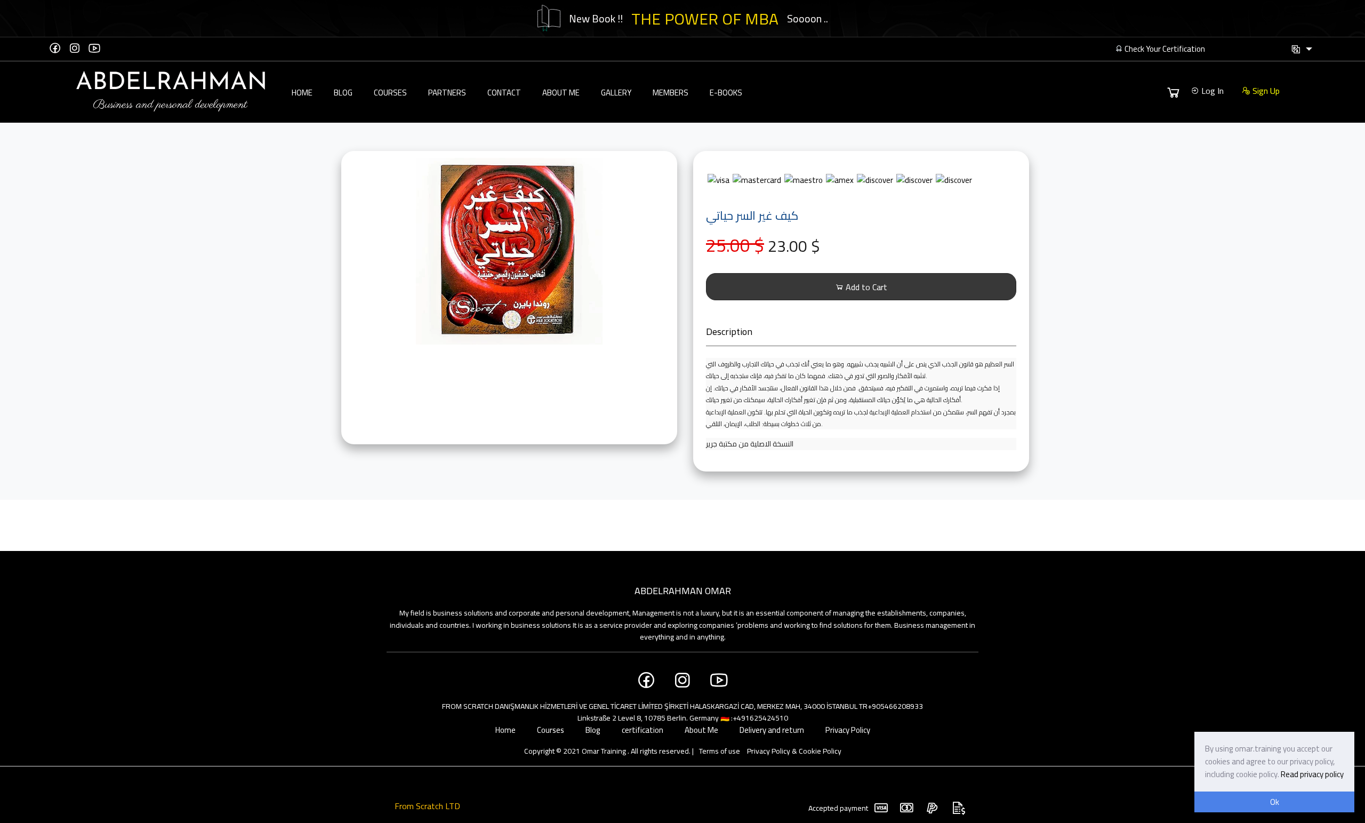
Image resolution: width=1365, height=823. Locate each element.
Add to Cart (865, 287)
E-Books (726, 92)
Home (302, 92)
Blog (343, 92)
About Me (561, 92)
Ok (1274, 802)
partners (447, 92)
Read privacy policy (1312, 774)
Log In (1211, 91)
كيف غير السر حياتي (752, 215)
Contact (504, 92)
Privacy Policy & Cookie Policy (794, 751)
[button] (1301, 49)
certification (642, 730)
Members (670, 92)
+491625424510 (760, 718)
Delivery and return (772, 730)
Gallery (616, 92)
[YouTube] (94, 48)
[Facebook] (55, 48)
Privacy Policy (847, 730)
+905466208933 (895, 706)
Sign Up (1265, 91)
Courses (390, 92)
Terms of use (719, 751)
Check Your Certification (1164, 49)
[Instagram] (75, 48)
